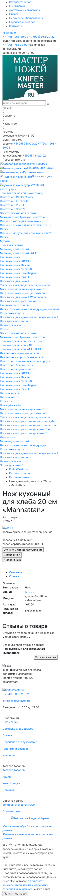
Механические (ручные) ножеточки (23, 217)
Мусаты (5, 241)
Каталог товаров (20, 2)
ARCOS (29, 591)
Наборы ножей (10, 393)
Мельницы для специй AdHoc (19, 253)
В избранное (12, 554)
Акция (6, 776)
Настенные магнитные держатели (22, 293)
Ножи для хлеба (10, 405)
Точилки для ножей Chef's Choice (22, 341)
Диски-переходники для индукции (23, 445)
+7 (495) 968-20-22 (15, 36)
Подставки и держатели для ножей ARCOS (28, 429)
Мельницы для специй (15, 249)
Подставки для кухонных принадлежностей (29, 317)
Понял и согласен (15, 893)
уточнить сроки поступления (23, 549)
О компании (17, 6)
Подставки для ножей (14, 281)
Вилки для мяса (10, 325)
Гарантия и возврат (22, 22)
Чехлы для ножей (11, 465)
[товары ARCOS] (8, 527)
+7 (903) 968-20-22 (42, 36)
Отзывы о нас (11, 811)
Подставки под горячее (16, 321)
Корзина (9, 32)
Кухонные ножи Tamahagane (18, 273)
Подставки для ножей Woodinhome (23, 297)
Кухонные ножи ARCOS (15, 261)
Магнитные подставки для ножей (22, 289)
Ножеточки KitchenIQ (14, 201)
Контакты (15, 26)
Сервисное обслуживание (26, 18)
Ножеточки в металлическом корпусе (25, 361)
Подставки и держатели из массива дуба (27, 421)
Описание (15, 572)
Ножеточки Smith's (12, 209)
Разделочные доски (13, 313)
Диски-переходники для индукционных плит (29, 309)
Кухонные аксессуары (14, 305)
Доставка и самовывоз (24, 10)
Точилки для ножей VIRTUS (18, 345)
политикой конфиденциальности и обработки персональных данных (25, 885)
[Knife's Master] (13, 689)
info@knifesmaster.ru (16, 700)
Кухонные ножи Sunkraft (16, 269)
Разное (4, 329)
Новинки (8, 790)
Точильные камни (11, 245)
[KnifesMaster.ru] (30, 77)
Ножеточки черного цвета (17, 369)
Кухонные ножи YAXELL (15, 277)
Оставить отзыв (45, 657)
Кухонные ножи (10, 257)
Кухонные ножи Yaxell (14, 389)
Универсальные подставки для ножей (25, 285)
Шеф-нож (6, 401)
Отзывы (14, 576)
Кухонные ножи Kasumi (15, 265)
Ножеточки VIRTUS (13, 205)
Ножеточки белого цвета (17, 365)
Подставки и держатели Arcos (20, 301)
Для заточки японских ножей (19, 353)
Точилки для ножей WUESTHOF (21, 349)
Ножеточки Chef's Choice (17, 197)
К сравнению (12, 559)
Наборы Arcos (9, 397)
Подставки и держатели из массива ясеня (28, 425)
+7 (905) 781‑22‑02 (15, 44)
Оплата (13, 14)
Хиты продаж (11, 783)
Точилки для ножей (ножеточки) (21, 193)
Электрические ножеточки (18, 213)
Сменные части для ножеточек (20, 221)
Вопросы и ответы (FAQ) (18, 804)
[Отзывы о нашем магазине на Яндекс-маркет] (30, 818)
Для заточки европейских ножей (22, 357)
